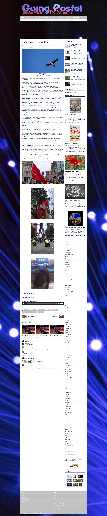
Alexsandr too (68, 252)
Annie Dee (67, 260)
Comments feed (25, 499)
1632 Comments (79, 229)
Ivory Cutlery (67, 332)
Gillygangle (67, 320)
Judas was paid (68, 357)
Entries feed (24, 497)
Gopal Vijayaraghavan (39, 75)
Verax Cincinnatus (68, 431)
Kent (66, 361)
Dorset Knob (67, 303)
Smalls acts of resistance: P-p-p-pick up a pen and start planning (78, 70)
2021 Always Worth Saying (28, 297)
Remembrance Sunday (72, 171)
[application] (43, 303)
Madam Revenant (68, 369)
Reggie (66, 404)
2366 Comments (76, 201)
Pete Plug (67, 396)
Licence (44, 75)
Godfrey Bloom (68, 324)
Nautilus (66, 375)
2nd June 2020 (68, 201)
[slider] (61, 303)
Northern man (68, 381)
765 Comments (81, 47)
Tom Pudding (68, 427)
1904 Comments (82, 53)
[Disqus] (43, 354)
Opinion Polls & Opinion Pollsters (76, 45)
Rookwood (67, 408)
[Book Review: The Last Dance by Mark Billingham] (75, 133)
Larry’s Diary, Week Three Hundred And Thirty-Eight (77, 77)
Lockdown (55, 309)
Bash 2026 (56, 497)
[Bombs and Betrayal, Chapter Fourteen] (75, 484)
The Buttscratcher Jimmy (70, 425)
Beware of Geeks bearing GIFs (71, 274)
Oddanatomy (67, 384)
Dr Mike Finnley (68, 307)
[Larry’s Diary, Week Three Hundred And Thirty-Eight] (67, 78)
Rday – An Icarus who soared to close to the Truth (78, 51)
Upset (66, 429)
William (66, 441)
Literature (60, 17)
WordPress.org (24, 501)
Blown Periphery (68, 279)
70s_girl (66, 244)
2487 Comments (79, 172)
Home (22, 17)
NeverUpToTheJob (69, 377)
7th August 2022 (69, 116)
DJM (66, 301)
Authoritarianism (45, 45)
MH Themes (43, 513)
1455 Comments (82, 84)
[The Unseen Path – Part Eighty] (75, 218)
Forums (68, 17)
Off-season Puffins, (42, 74)
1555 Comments (82, 58)
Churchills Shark (68, 285)
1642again (67, 246)
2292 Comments (78, 145)
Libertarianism (25, 47)
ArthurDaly (67, 262)
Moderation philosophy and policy (60, 505)
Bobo (66, 281)
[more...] (80, 122)
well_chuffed (67, 439)
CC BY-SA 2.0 (48, 75)
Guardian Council (68, 330)
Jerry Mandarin (68, 340)
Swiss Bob (41, 312)
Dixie (66, 299)
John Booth (67, 351)
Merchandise (76, 17)
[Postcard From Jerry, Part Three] (67, 84)
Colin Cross (67, 287)
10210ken (67, 248)
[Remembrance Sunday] (75, 162)
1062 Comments (35, 47)
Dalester (67, 295)
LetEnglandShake (68, 365)
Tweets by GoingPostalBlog (70, 92)
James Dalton (68, 334)
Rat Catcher (67, 400)
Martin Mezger (68, 371)
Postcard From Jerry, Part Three (78, 82)
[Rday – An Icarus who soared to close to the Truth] (67, 52)
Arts (41, 45)
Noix (66, 379)
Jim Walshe (67, 344)
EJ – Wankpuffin (68, 309)
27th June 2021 (26, 45)
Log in (23, 495)
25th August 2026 (74, 47)
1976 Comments (82, 64)
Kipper (66, 363)
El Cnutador (67, 312)
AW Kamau (67, 264)
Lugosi (66, 367)
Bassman (67, 270)
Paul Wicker (67, 394)
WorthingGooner (68, 443)
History (52, 17)
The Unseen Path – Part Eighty (75, 227)
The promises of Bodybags (77, 63)
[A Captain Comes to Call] (67, 58)
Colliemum (67, 289)
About (55, 499)
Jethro (66, 336)
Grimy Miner (67, 326)
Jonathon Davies (68, 355)
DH (66, 297)
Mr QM (66, 373)
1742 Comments (82, 79)
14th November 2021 (70, 172)
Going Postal (55, 45)
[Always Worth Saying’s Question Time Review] (28, 329)
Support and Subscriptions (59, 503)
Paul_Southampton (69, 392)
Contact (55, 501)
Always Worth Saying (34, 45)
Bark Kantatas (68, 266)
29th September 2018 (70, 229)
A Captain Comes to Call (76, 57)
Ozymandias (67, 388)
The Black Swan (68, 423)
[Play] (23, 303)
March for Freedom (27, 312)
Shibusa (66, 414)
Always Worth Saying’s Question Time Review (27, 336)
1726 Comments (77, 116)
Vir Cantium (67, 435)
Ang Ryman (67, 258)
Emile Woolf (67, 314)
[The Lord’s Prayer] (75, 105)
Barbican (67, 268)
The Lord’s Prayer (70, 114)
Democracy (51, 45)
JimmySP (67, 342)
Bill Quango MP (68, 277)
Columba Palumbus (69, 291)
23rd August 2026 (75, 73)
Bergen (66, 272)
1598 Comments (82, 73)
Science (45, 17)
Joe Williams (67, 349)
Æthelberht (67, 250)
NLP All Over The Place (72, 200)
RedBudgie (67, 402)
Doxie (66, 305)
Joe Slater (67, 346)
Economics (37, 17)
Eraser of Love (68, 316)
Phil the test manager (69, 398)
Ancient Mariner (68, 256)
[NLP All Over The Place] (75, 191)
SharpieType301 (68, 412)
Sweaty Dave (67, 419)
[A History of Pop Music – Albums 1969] (80, 484)
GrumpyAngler (68, 328)
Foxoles (66, 318)
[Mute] (58, 303)
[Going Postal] (52, 15)
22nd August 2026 (75, 84)
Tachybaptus (67, 421)
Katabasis (67, 359)
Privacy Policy (56, 507)
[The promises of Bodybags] (67, 64)
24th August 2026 (74, 58)
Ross (66, 410)
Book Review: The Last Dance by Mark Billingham (74, 142)
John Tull (67, 353)
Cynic (66, 293)
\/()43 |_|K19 (68, 437)
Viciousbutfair (68, 433)
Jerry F (66, 338)
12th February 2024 (69, 145)
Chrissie (66, 283)
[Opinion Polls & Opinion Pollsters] (67, 46)
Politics (29, 17)
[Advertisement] (53, 30)
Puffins (34, 312)
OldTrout (67, 386)
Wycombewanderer (69, 445)
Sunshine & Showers (69, 416)
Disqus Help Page (57, 509)
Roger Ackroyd (68, 406)
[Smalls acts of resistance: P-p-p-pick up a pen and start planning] (67, 71)
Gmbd (66, 322)
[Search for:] (79, 19)
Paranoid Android (68, 390)
